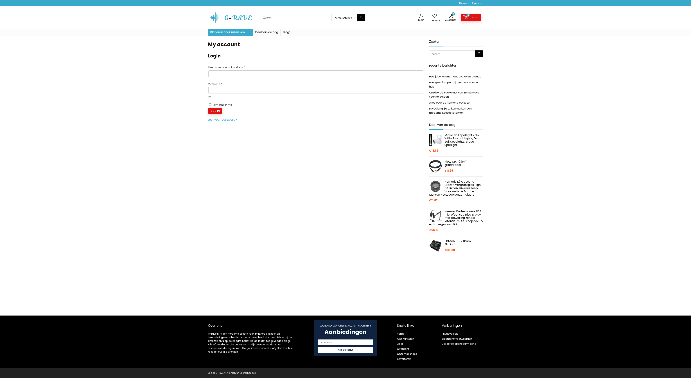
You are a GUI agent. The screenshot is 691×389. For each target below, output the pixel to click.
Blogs (286, 32)
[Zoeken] (361, 17)
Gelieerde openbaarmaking (459, 344)
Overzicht (403, 349)
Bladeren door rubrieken (227, 32)
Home (401, 334)
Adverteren (404, 359)
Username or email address (232, 67)
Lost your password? (222, 120)
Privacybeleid (450, 334)
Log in (215, 110)
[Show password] (209, 96)
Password (220, 83)
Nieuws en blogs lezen (471, 3)
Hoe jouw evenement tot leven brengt (455, 76)
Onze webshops (407, 354)
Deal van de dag (266, 32)
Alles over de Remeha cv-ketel (449, 102)
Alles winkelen (405, 339)
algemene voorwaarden (457, 339)
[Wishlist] (434, 16)
